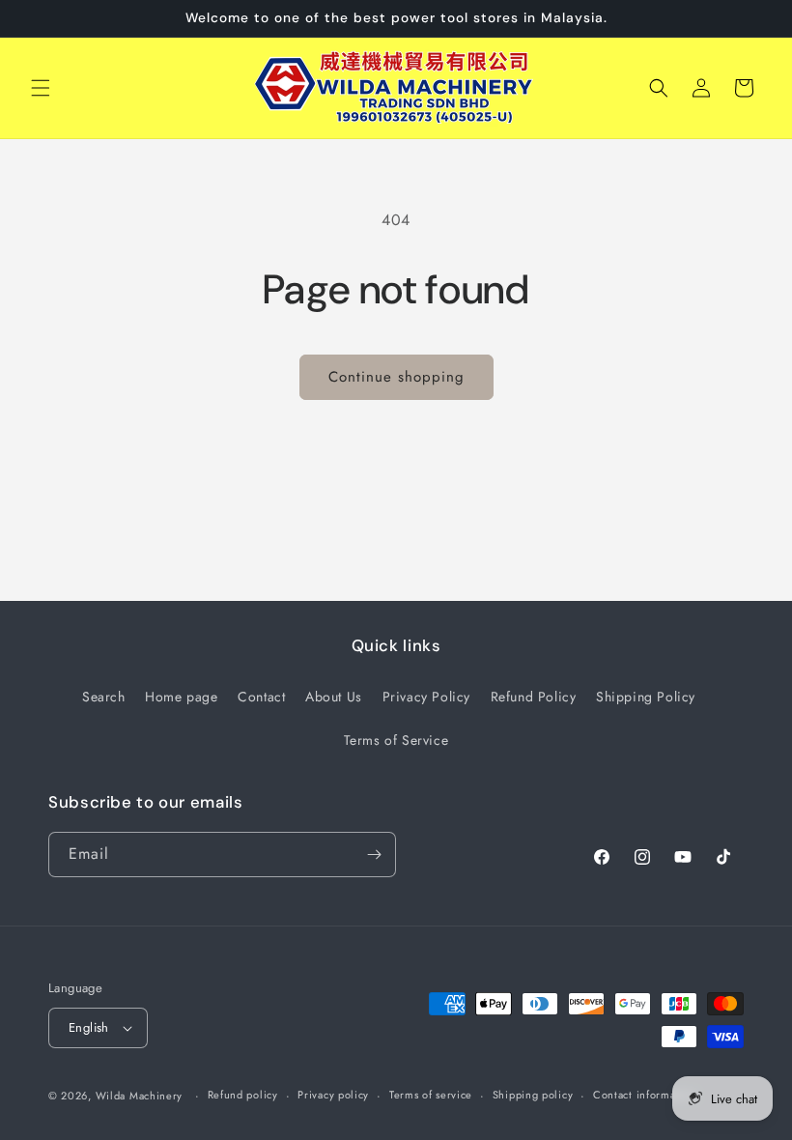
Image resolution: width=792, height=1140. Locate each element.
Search (104, 696)
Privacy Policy (426, 696)
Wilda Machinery (140, 1095)
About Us (333, 696)
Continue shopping (396, 376)
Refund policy (243, 1094)
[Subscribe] (374, 854)
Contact (261, 696)
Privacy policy (333, 1094)
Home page (181, 696)
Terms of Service (396, 740)
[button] (40, 88)
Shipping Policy (645, 696)
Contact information (644, 1094)
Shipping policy (533, 1094)
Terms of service (430, 1094)
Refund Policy (534, 696)
